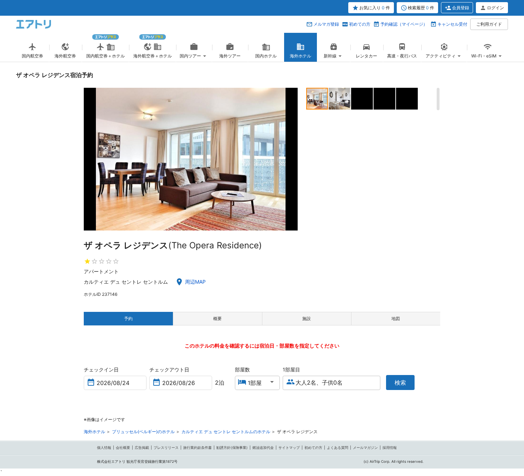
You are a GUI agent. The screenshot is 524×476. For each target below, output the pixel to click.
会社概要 (123, 447)
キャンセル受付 (452, 24)
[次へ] (291, 159)
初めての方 (359, 24)
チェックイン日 (101, 369)
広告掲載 (142, 447)
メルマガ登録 (326, 24)
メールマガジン (365, 447)
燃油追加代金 (263, 447)
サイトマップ (289, 447)
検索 (400, 382)
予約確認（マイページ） (403, 24)
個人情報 (104, 447)
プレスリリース (166, 447)
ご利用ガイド (489, 24)
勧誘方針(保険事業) (232, 447)
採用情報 (389, 447)
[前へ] (90, 159)
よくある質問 (337, 447)
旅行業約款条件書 (197, 447)
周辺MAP (195, 282)
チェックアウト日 (169, 369)
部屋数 (242, 369)
